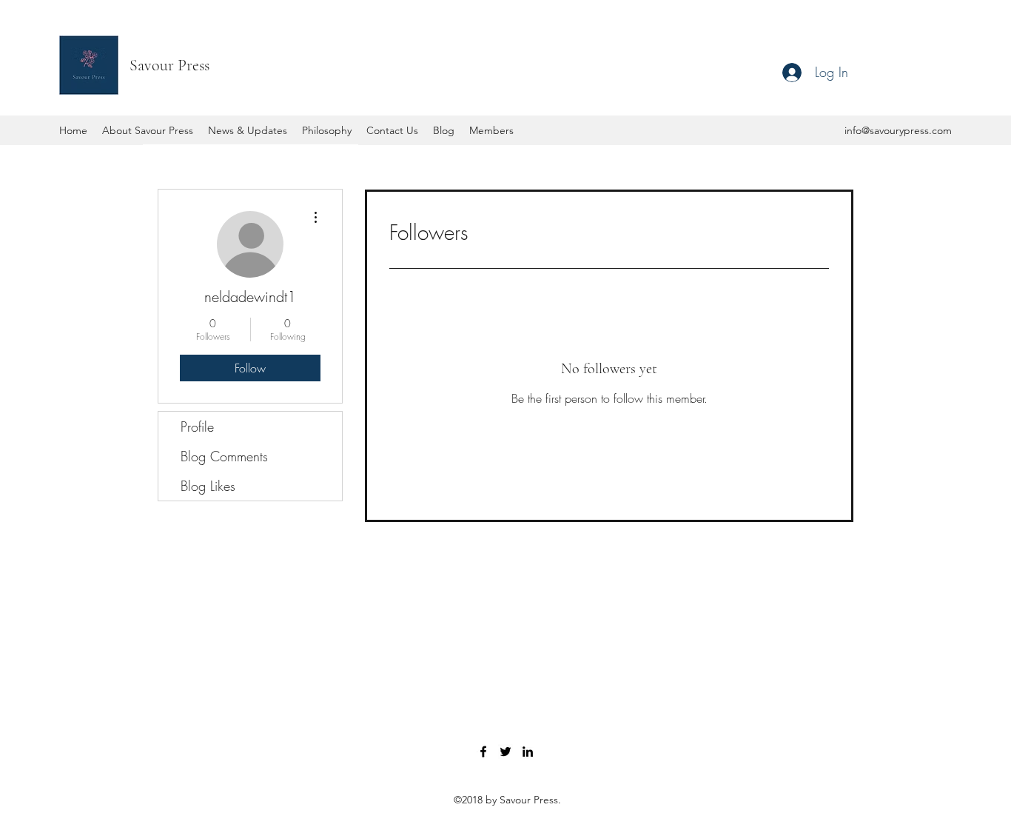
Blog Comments (224, 456)
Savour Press (169, 65)
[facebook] (483, 751)
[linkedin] (527, 751)
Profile (197, 426)
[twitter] (505, 751)
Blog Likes (208, 486)
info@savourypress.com (898, 130)
